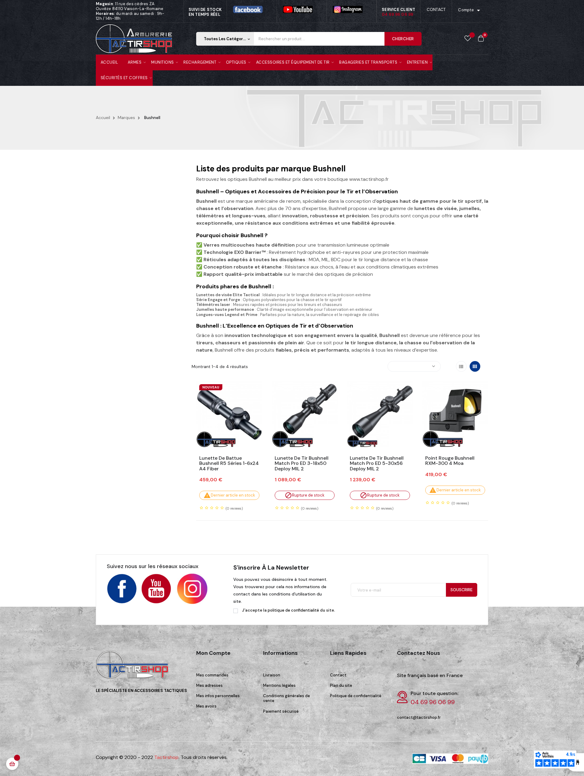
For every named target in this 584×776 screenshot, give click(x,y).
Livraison (271, 675)
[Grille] (475, 366)
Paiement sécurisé (281, 711)
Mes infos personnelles (218, 695)
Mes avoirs (206, 706)
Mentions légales (279, 685)
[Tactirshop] (134, 668)
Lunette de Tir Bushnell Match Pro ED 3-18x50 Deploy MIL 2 (301, 463)
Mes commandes (212, 675)
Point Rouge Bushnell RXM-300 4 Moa (449, 460)
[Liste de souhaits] (467, 38)
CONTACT (436, 9)
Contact (338, 675)
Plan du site (341, 685)
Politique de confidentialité (355, 695)
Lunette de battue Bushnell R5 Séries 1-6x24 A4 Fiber (229, 463)
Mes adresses (209, 685)
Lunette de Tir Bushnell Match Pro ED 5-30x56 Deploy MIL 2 (377, 463)
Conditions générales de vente (286, 698)
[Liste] (461, 366)
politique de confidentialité (293, 610)
